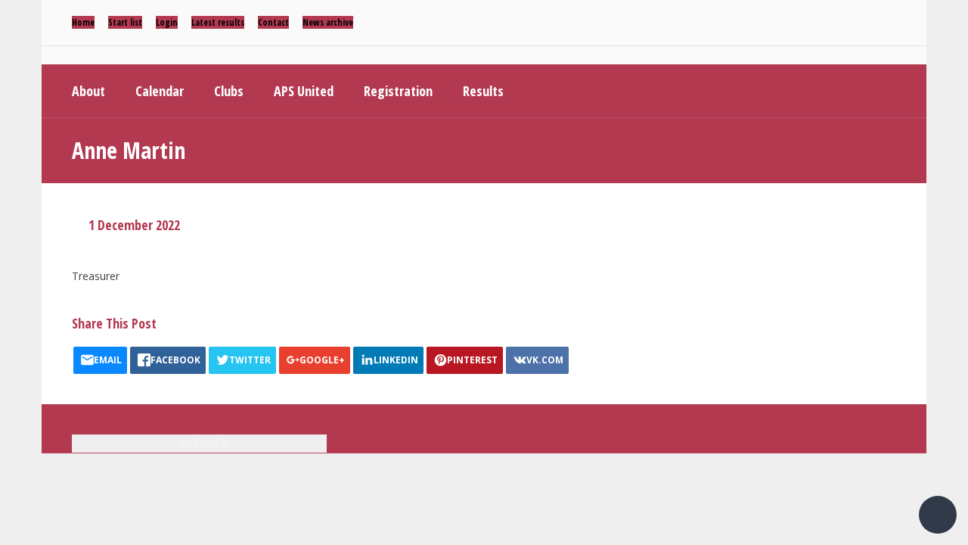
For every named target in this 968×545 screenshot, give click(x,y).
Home (83, 22)
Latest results (217, 22)
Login (167, 22)
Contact (273, 22)
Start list (125, 22)
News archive (327, 22)
